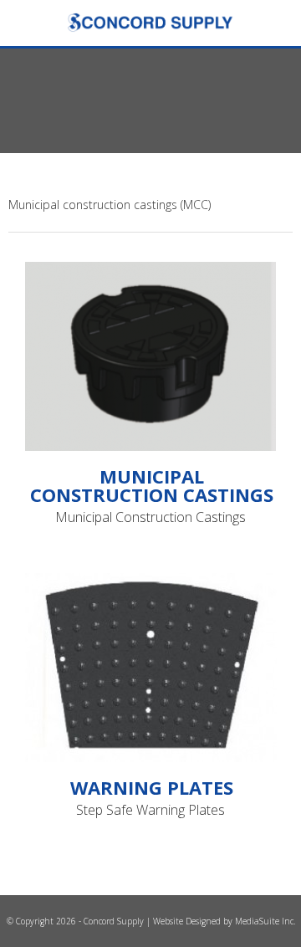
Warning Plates (151, 787)
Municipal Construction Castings (151, 485)
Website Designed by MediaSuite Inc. (224, 921)
